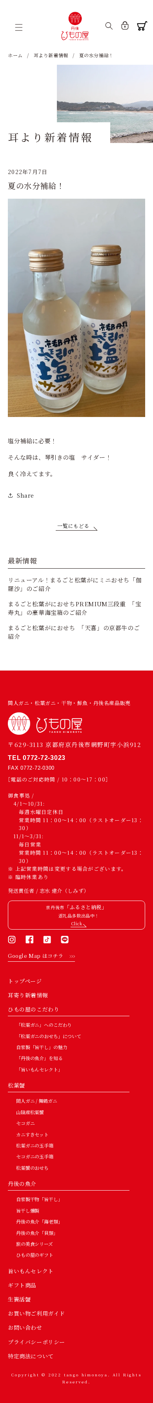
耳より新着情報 (51, 55)
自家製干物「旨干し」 (39, 1199)
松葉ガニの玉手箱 (34, 1145)
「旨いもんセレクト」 (39, 1069)
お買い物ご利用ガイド (36, 1313)
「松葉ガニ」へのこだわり (44, 1024)
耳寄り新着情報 (28, 995)
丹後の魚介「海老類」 (39, 1221)
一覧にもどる (73, 525)
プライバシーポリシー (36, 1342)
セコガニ (25, 1123)
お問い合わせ (25, 1327)
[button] (21, 27)
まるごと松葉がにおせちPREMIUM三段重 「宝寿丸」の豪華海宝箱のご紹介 (74, 608)
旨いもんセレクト (31, 1271)
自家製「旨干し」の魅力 (41, 1047)
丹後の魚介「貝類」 (37, 1232)
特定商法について (31, 1356)
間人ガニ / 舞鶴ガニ (36, 1100)
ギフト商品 (22, 1285)
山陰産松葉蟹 (30, 1112)
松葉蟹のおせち (32, 1167)
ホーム (15, 55)
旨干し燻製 (27, 1210)
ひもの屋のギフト (34, 1254)
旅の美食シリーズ (34, 1243)
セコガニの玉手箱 (34, 1156)
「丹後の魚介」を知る (39, 1058)
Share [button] (25, 495)
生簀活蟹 (19, 1299)
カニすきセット (32, 1134)
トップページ (25, 981)
